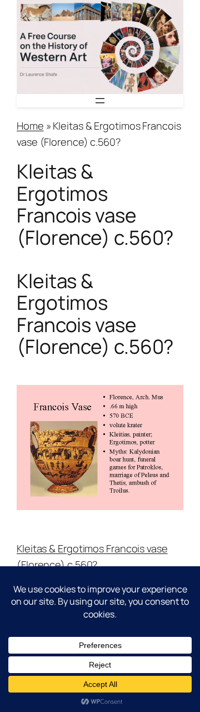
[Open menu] (100, 100)
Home (30, 125)
